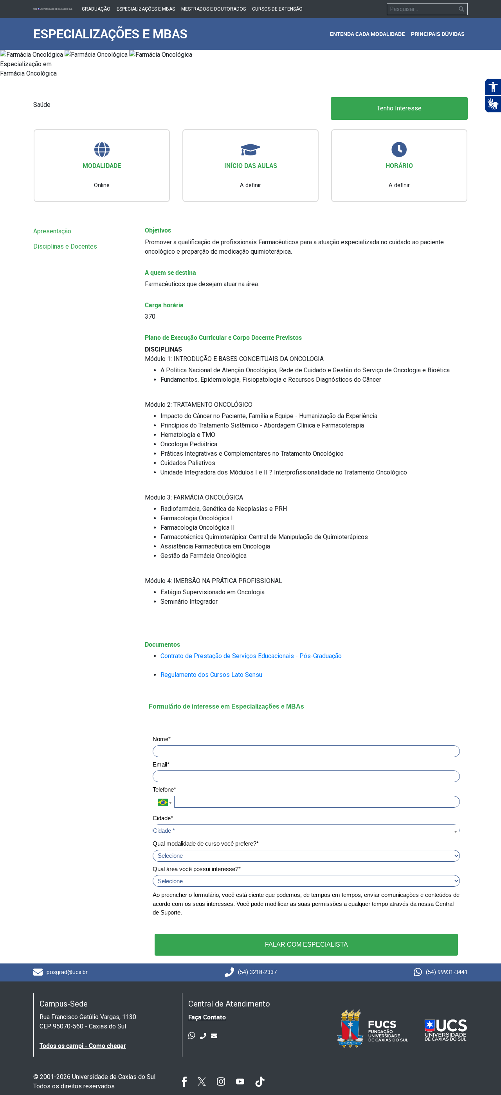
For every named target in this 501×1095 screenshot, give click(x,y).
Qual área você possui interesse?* (197, 869)
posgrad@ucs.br (67, 972)
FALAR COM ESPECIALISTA (306, 944)
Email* (161, 764)
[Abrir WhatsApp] (481, 1075)
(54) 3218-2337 (257, 972)
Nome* (162, 739)
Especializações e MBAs (110, 33)
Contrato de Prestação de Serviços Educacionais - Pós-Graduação (251, 656)
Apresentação (52, 231)
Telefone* (164, 789)
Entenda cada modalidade (367, 34)
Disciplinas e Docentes (65, 246)
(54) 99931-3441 (447, 972)
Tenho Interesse (399, 108)
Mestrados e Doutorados (213, 9)
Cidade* (163, 818)
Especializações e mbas (146, 9)
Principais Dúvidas (438, 34)
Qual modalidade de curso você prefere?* (206, 843)
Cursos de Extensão (277, 9)
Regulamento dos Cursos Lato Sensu (211, 674)
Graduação (96, 9)
